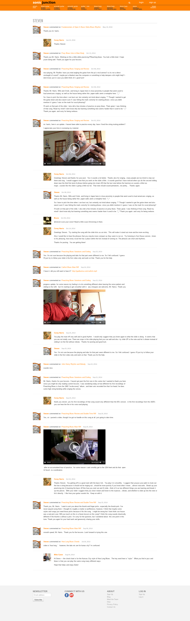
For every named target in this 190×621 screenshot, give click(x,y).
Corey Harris (59, 40)
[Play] (45, 164)
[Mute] (100, 164)
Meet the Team (112, 599)
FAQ (108, 602)
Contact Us (111, 607)
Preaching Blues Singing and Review (75, 69)
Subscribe (38, 599)
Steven (56, 192)
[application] (74, 148)
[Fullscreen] (104, 164)
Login (141, 2)
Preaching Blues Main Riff (71, 427)
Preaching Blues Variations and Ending (76, 252)
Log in (141, 597)
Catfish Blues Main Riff (70, 267)
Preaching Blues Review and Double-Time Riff (79, 414)
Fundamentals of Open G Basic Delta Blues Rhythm (81, 27)
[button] (74, 148)
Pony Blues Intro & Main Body (73, 53)
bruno (56, 218)
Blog (108, 597)
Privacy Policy (112, 604)
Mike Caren (58, 555)
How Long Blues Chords (70, 542)
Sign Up (152, 2)
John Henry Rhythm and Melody (74, 364)
